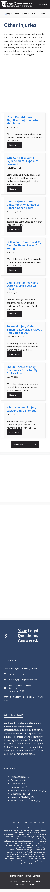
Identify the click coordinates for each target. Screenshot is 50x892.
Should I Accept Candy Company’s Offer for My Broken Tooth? (22, 370)
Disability (16, 783)
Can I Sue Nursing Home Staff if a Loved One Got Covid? (22, 286)
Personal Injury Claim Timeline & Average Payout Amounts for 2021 (24, 330)
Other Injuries (18, 793)
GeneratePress (27, 884)
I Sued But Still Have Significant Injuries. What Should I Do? (23, 120)
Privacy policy (37, 823)
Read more (14, 145)
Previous (18, 444)
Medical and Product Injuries (26, 790)
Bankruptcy (17, 780)
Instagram (23, 823)
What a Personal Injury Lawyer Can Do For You (22, 409)
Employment (17, 786)
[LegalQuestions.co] (17, 4)
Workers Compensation (23, 800)
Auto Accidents (19, 776)
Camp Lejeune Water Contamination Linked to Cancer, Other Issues (23, 205)
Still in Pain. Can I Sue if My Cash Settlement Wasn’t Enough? (24, 245)
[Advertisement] (25, 85)
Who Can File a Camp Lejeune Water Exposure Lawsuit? (22, 161)
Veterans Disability (21, 797)
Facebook (10, 823)
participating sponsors (29, 863)
